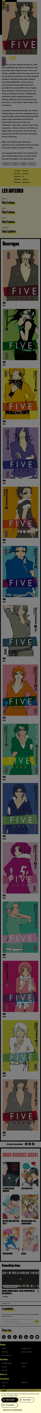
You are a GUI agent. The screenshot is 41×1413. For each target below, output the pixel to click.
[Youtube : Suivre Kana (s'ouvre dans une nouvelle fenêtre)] (37, 1338)
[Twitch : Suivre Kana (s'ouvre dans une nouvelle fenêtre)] (15, 1338)
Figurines (24, 1363)
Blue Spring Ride (26, 1352)
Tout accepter (10, 1400)
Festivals (4, 1370)
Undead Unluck (26, 1348)
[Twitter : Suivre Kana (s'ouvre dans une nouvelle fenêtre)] (32, 1338)
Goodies (4, 1366)
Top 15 (23, 1366)
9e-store (4, 1382)
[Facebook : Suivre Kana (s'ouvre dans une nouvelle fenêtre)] (20, 1338)
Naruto (4, 1348)
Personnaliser (10, 1405)
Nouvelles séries (7, 1363)
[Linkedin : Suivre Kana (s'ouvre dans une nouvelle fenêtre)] (26, 1338)
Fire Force (5, 1352)
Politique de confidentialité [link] (12, 1410)
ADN (3, 1386)
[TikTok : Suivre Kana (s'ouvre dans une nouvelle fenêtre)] (9, 1338)
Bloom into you (6, 1355)
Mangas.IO (24, 1382)
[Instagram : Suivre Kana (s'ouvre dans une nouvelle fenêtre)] (4, 1338)
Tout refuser (27, 1400)
